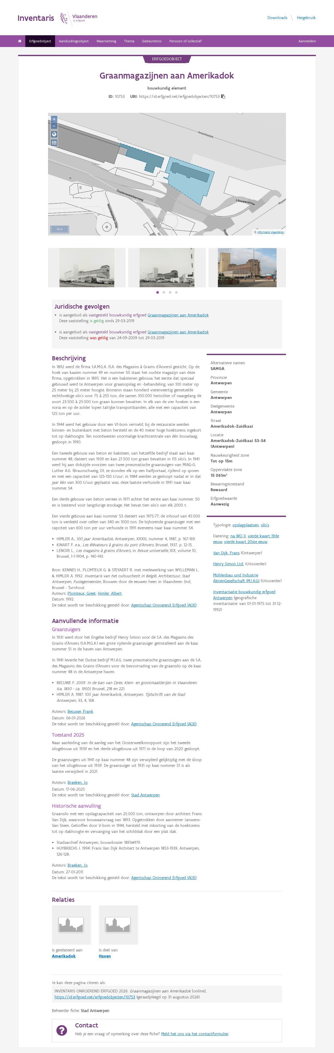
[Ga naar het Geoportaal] (54, 134)
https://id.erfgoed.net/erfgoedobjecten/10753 (95, 997)
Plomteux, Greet (82, 593)
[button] (157, 292)
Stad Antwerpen (145, 794)
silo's (265, 524)
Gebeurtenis (152, 41)
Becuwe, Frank (80, 711)
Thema (129, 41)
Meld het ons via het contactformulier (194, 1033)
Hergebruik (306, 17)
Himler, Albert (110, 593)
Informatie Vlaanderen (270, 232)
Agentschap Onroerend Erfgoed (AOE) (163, 605)
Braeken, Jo (78, 782)
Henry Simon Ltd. (228, 563)
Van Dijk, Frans (226, 552)
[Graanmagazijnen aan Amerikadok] (87, 267)
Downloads (277, 17)
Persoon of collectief (185, 41)
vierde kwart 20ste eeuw (245, 541)
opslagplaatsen (245, 524)
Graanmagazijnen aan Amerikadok (178, 315)
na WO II (238, 535)
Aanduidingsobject (74, 41)
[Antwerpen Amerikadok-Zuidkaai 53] (247, 267)
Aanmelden (307, 41)
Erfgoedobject (40, 41)
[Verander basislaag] (54, 142)
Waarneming (106, 41)
